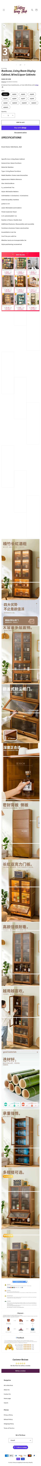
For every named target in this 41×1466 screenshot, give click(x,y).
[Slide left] (16, 65)
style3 (14, 94)
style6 (32, 98)
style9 (5, 98)
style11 (5, 107)
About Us (7, 1390)
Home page (7, 1398)
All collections (8, 1385)
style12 (33, 103)
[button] (4, 10)
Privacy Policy (8, 1415)
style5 (32, 94)
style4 (14, 98)
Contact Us (7, 1394)
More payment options (20, 132)
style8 (5, 103)
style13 (14, 103)
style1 (5, 94)
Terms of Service (9, 1428)
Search (6, 1403)
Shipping (3, 81)
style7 (23, 98)
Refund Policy (8, 1419)
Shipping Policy (9, 1424)
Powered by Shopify (27, 1462)
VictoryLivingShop (17, 1462)
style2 (23, 94)
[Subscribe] (30, 1440)
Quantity (4, 111)
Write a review (20, 1371)
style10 (24, 103)
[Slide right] (25, 65)
